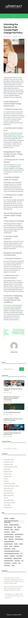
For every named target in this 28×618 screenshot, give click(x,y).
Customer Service (9, 467)
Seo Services (7, 563)
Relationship (7, 495)
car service (7, 531)
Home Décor (7, 548)
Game (5, 481)
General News (8, 483)
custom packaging (8, 534)
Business (6, 462)
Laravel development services (11, 553)
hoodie (13, 548)
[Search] (21, 369)
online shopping (8, 558)
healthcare (16, 546)
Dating (5, 469)
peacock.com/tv (18, 558)
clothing (13, 531)
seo (22, 560)
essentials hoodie (8, 543)
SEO (5, 498)
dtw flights (17, 536)
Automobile (7, 459)
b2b (15, 527)
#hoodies (12, 518)
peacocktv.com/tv (8, 560)
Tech (19, 563)
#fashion (6, 518)
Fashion (6, 474)
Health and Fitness (9, 486)
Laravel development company (11, 551)
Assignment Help (8, 527)
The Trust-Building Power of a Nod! (12, 412)
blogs (11, 529)
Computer (6, 464)
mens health (19, 555)
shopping (14, 563)
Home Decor (7, 488)
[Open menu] (14, 16)
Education (6, 471)
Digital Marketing (19, 534)
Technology (7, 502)
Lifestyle (6, 490)
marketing (12, 555)
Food (5, 478)
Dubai (5, 539)
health (10, 546)
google (6, 546)
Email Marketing (19, 539)
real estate (17, 560)
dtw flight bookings (9, 536)
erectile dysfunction (9, 541)
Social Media (7, 500)
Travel (5, 505)
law (21, 553)
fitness (21, 543)
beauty (19, 527)
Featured (6, 476)
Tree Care (6, 507)
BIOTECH (6, 529)
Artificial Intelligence (14, 524)
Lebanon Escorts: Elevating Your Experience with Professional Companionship (11, 398)
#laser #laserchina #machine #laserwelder (11, 521)
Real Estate (7, 493)
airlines (6, 524)
